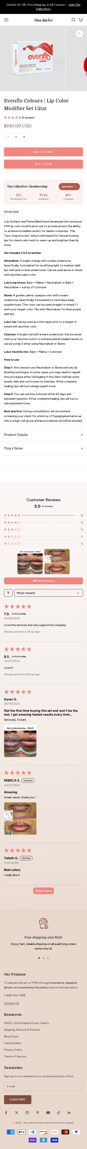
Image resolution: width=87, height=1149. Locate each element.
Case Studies (12, 1043)
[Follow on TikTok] (59, 1113)
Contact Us (11, 1003)
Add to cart (43, 152)
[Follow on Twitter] (17, 1113)
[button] (13, 117)
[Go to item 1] (30, 561)
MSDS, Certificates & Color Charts (26, 1023)
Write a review (43, 581)
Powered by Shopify (62, 1122)
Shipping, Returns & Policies (22, 1029)
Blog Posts (11, 1036)
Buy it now (43, 164)
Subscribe (17, 1099)
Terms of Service (15, 1056)
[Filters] (8, 593)
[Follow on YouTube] (48, 1113)
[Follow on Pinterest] (38, 1113)
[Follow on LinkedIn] (69, 1113)
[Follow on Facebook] (6, 1113)
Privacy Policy (13, 1050)
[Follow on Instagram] (27, 1113)
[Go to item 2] (57, 561)
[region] (43, 934)
